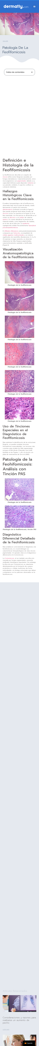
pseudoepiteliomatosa (10, 227)
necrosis (5, 213)
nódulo (21, 217)
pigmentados (21, 181)
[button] (34, 6)
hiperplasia (32, 225)
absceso (12, 217)
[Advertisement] (19, 97)
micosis (5, 177)
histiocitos (17, 233)
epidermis (26, 223)
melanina (30, 183)
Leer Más (6, 1029)
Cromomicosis (9, 558)
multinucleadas (19, 235)
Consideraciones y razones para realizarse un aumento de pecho (19, 1020)
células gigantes (8, 235)
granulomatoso (8, 209)
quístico (5, 219)
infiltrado (7, 231)
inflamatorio (14, 231)
